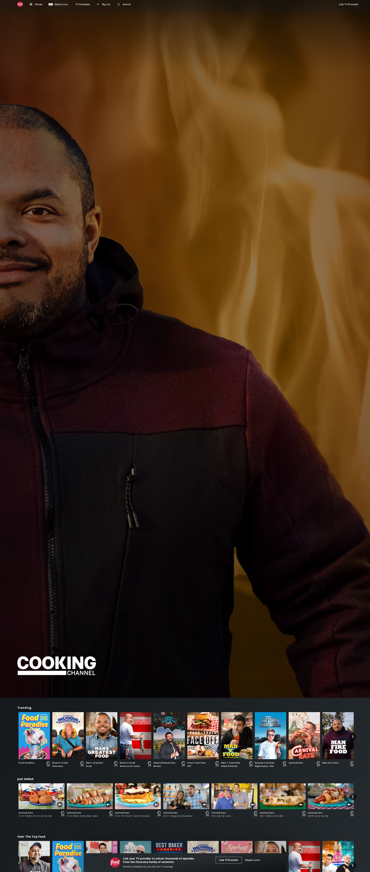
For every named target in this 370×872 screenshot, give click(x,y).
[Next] (352, 736)
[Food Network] (21, 4)
